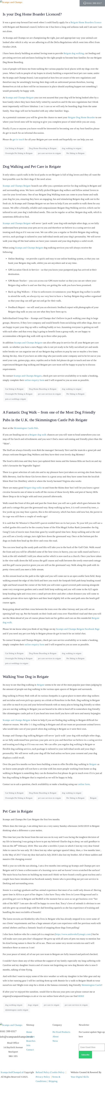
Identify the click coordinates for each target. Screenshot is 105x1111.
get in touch (18, 139)
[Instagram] (97, 1064)
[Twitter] (82, 1064)
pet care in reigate (51, 1005)
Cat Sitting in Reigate (14, 148)
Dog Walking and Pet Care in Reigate (32, 166)
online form (84, 784)
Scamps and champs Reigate (16, 720)
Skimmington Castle (91, 985)
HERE (81, 996)
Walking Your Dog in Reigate (26, 676)
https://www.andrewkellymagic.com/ (73, 934)
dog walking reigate (13, 1005)
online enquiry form (34, 380)
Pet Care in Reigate (18, 811)
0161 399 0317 (8, 1031)
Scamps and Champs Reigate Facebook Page (78, 629)
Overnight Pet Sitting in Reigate (19, 153)
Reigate (41, 685)
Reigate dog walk (38, 434)
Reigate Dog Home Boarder (81, 117)
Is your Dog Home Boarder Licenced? (32, 14)
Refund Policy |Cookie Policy (50, 1072)
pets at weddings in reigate (16, 663)
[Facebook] (89, 1064)
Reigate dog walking (74, 53)
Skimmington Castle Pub (26, 428)
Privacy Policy (43, 1077)
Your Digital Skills (80, 1077)
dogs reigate (33, 1005)
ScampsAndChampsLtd (12, 1072)
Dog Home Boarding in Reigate (42, 148)
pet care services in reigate (49, 153)
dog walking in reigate (71, 148)
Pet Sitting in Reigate (75, 153)
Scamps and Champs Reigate (20, 97)
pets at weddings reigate (15, 399)
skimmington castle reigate (16, 1010)
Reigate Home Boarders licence (86, 22)
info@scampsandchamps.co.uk (16, 1036)
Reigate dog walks (33, 487)
